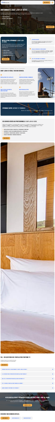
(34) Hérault (12, 68)
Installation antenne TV (5, 68)
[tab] (5, 418)
